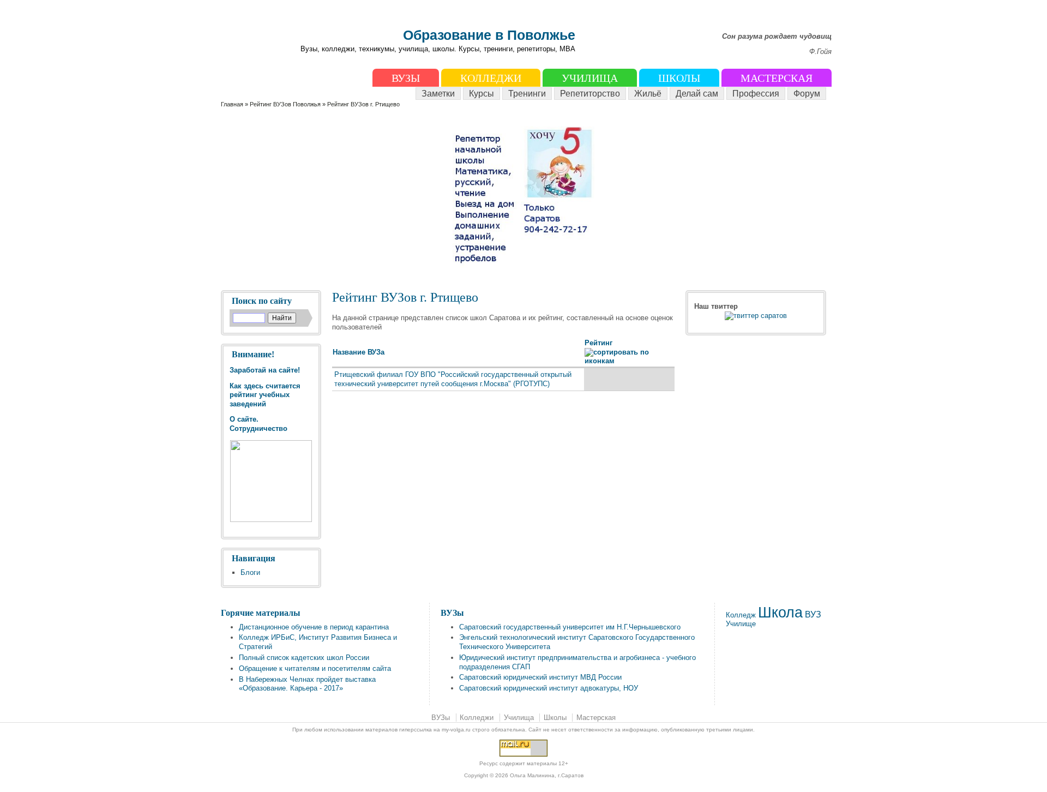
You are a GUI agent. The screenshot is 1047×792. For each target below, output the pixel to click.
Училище (741, 624)
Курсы (481, 93)
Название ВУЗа (358, 352)
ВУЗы (406, 78)
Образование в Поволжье (489, 35)
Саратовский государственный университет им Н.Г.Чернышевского (570, 627)
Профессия (755, 93)
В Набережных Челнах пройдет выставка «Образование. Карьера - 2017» (307, 684)
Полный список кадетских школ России (304, 657)
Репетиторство (590, 93)
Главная (232, 104)
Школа (780, 612)
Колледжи (490, 78)
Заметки (438, 93)
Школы (679, 78)
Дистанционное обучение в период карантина (314, 627)
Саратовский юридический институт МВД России (540, 677)
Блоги (250, 572)
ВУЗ (813, 614)
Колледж (741, 615)
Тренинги (527, 93)
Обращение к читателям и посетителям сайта (315, 668)
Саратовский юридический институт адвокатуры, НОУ (548, 688)
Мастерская (777, 78)
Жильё (647, 93)
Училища (590, 78)
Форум (806, 93)
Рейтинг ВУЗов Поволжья (285, 104)
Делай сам (697, 93)
